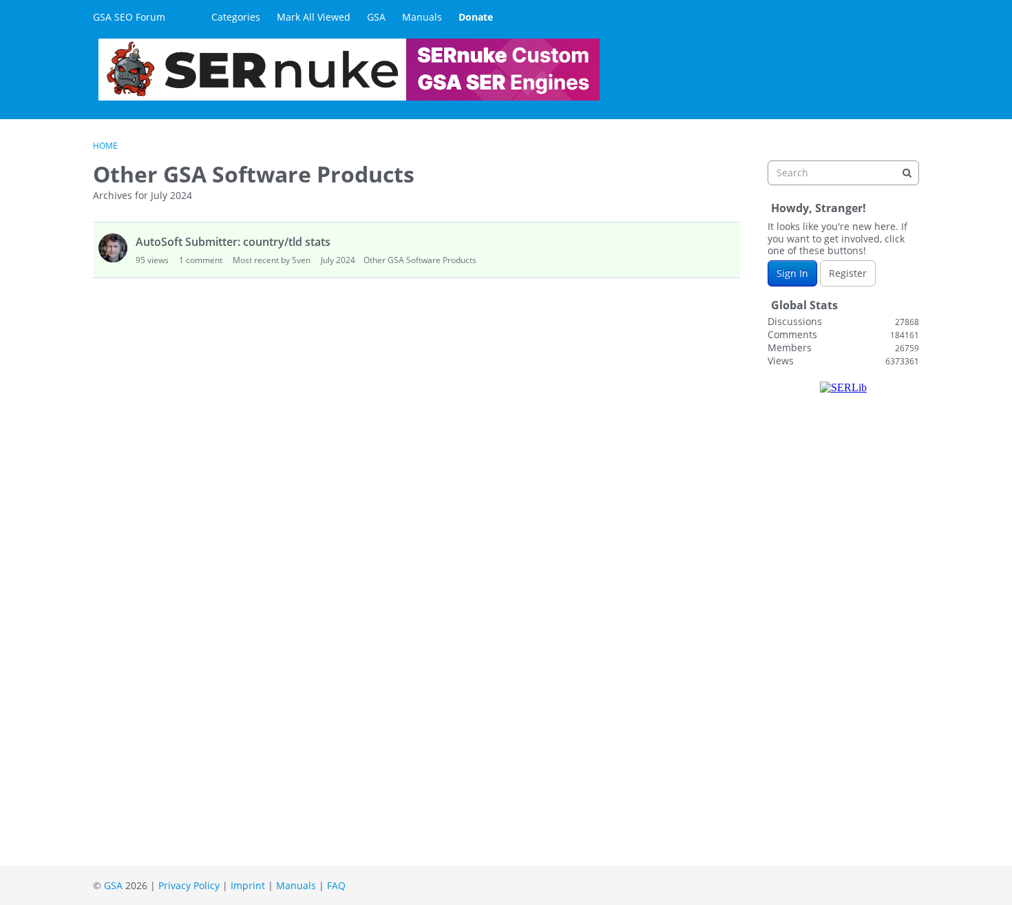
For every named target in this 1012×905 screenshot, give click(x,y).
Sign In (792, 273)
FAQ (336, 885)
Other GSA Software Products (419, 260)
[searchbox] (843, 172)
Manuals (422, 16)
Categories (235, 16)
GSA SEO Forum (129, 16)
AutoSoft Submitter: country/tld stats (233, 241)
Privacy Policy (189, 885)
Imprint (248, 885)
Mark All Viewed (313, 16)
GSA (376, 16)
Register (848, 273)
